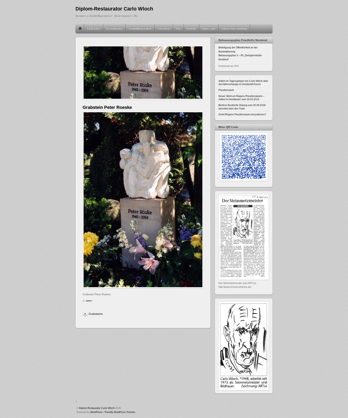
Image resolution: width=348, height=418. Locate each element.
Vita (178, 28)
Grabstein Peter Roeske (107, 107)
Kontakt (191, 28)
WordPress (96, 412)
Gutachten (164, 28)
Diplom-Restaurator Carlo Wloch (97, 408)
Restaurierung (114, 28)
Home (80, 28)
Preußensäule (226, 90)
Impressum (208, 28)
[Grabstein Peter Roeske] (143, 287)
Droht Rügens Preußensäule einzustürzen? (242, 114)
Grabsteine (93, 28)
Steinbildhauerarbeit (139, 28)
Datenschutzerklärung (234, 28)
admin (89, 300)
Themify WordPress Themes (119, 412)
